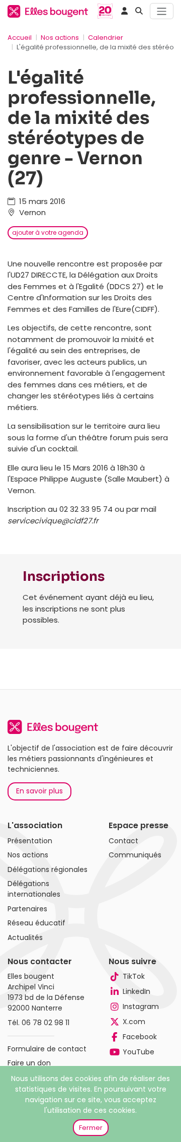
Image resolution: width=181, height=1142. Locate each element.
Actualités (25, 937)
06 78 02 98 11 (45, 1023)
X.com (134, 1022)
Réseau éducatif (36, 923)
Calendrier (105, 37)
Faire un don (29, 1063)
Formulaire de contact (47, 1049)
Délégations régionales (47, 869)
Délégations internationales (34, 889)
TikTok (134, 976)
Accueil (20, 37)
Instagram (141, 1006)
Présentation (30, 841)
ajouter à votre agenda (47, 232)
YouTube (138, 1052)
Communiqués (135, 855)
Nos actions (60, 37)
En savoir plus (39, 791)
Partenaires (27, 909)
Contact (123, 841)
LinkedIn (136, 991)
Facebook (140, 1037)
